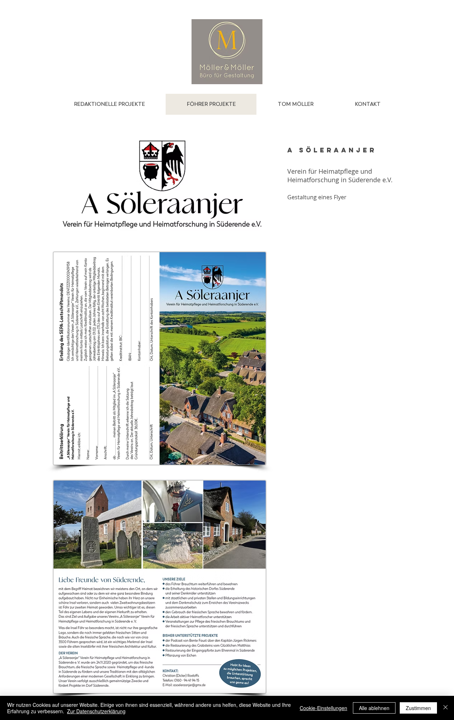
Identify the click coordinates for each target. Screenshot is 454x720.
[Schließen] (445, 708)
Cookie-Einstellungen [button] (323, 707)
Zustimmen (418, 707)
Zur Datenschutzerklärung (96, 711)
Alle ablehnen (374, 707)
